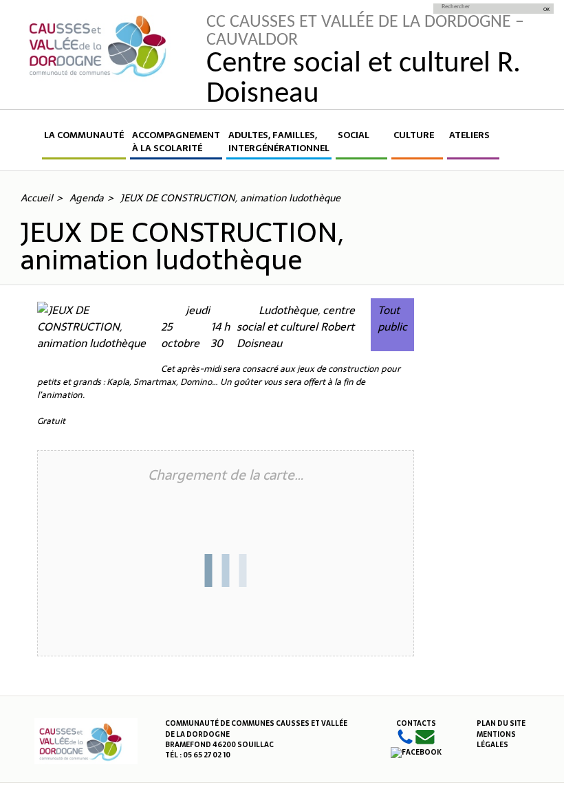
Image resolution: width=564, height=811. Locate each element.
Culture (413, 135)
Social (353, 135)
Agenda (86, 198)
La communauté (84, 135)
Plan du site (501, 723)
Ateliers (469, 135)
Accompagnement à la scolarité (176, 142)
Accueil (30, 144)
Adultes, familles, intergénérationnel (278, 142)
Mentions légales (496, 740)
